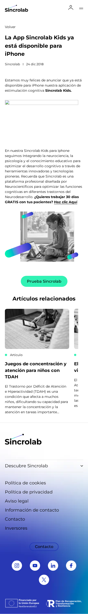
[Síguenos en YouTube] (35, 565)
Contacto (15, 519)
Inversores (16, 528)
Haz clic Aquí (65, 202)
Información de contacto (32, 510)
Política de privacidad (29, 492)
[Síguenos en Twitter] (44, 580)
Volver (10, 27)
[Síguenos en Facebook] (71, 565)
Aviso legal (17, 501)
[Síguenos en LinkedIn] (53, 565)
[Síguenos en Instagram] (17, 565)
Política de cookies (25, 483)
